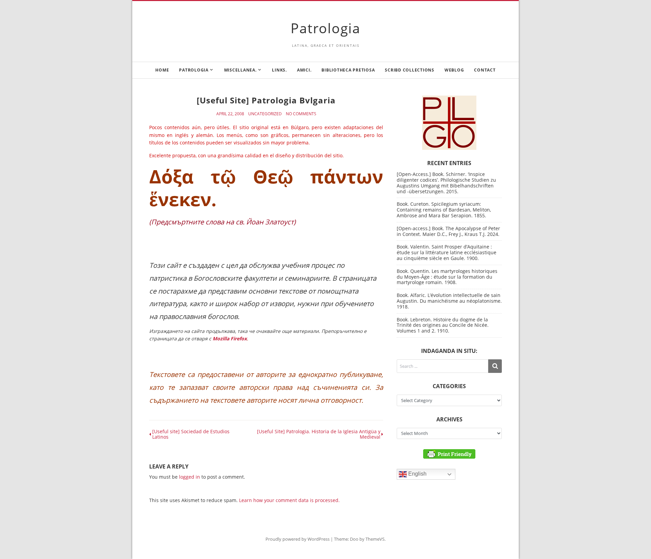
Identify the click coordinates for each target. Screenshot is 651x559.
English (417, 474)
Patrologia (325, 28)
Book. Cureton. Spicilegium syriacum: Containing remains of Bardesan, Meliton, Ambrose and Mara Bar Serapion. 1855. (444, 210)
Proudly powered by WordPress (297, 539)
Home (162, 70)
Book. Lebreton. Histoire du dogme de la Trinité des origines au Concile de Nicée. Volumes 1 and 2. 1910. (443, 325)
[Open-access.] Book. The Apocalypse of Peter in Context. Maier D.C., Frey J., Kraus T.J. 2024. (448, 231)
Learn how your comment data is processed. (289, 500)
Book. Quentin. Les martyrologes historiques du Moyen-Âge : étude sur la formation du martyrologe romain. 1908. (447, 277)
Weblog (454, 70)
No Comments (301, 114)
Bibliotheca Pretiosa (348, 70)
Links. (279, 70)
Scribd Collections (409, 70)
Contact (484, 70)
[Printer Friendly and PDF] (449, 453)
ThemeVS (375, 539)
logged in (189, 477)
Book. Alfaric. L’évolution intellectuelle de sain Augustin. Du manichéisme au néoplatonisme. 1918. (449, 301)
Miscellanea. (240, 70)
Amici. (304, 70)
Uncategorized (265, 114)
